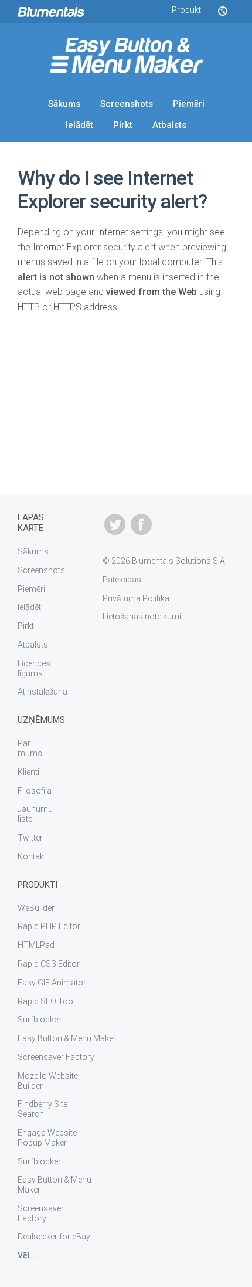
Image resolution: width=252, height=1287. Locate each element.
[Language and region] (222, 11)
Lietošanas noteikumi (142, 616)
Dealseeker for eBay (54, 1236)
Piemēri (189, 104)
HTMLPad (36, 945)
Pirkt (122, 125)
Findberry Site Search (42, 1109)
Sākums (64, 104)
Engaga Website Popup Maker (47, 1137)
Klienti (28, 772)
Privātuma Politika (136, 598)
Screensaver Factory (56, 1057)
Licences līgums (34, 668)
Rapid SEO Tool (46, 1001)
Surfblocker (39, 1019)
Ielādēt (79, 125)
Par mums (30, 748)
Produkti (187, 10)
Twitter (30, 837)
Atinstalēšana (42, 691)
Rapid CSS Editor (49, 963)
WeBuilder (36, 908)
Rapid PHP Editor (49, 926)
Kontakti (33, 856)
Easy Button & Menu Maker (67, 1038)
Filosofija (35, 790)
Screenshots (126, 104)
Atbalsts (169, 125)
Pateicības (122, 579)
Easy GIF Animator (52, 982)
